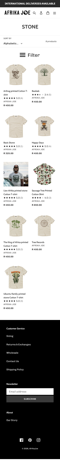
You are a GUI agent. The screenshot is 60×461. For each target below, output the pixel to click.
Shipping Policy (15, 369)
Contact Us (12, 361)
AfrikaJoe (33, 448)
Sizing (9, 336)
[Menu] (54, 12)
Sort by (7, 38)
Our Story (11, 420)
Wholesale (12, 352)
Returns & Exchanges (18, 344)
